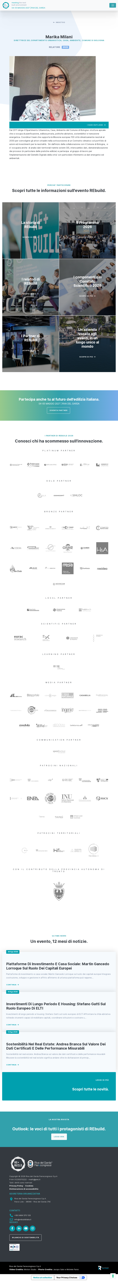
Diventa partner (58, 410)
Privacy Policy (16, 1186)
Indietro (60, 22)
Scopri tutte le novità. (90, 1089)
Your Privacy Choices (66, 1277)
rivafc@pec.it (34, 1179)
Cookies (29, 1186)
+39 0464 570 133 (22, 1215)
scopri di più (29, 237)
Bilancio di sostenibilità (25, 1238)
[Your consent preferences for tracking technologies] (113, 1276)
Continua (11, 985)
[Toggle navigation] (112, 5)
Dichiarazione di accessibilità (23, 1189)
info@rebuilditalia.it (22, 1219)
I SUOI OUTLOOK (95, 125)
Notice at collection (42, 1277)
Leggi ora (59, 1137)
